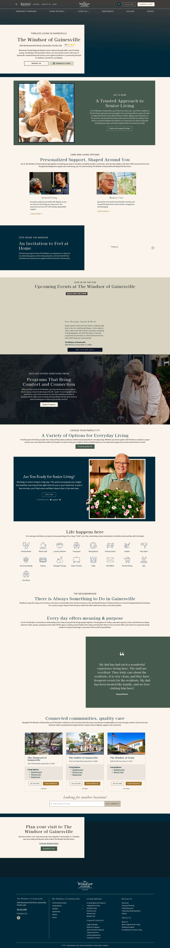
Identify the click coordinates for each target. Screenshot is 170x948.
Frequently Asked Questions (131, 911)
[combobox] (77, 803)
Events (150, 11)
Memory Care (36, 774)
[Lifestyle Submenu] (89, 11)
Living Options (56, 11)
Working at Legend (128, 927)
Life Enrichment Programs (95, 930)
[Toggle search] (16, 4)
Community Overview (26, 11)
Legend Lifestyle (92, 924)
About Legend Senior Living (131, 924)
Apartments (108, 11)
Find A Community (112, 804)
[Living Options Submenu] (65, 11)
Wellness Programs (93, 927)
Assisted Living (36, 772)
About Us (125, 922)
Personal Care (91, 911)
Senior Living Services (86, 945)
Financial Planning (128, 906)
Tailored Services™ (93, 932)
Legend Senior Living (73, 945)
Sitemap (105, 945)
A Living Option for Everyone (96, 903)
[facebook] (119, 4)
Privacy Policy (98, 945)
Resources (125, 903)
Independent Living (93, 906)
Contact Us (46, 4)
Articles (124, 913)
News (55, 4)
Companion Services (93, 938)
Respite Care (35, 777)
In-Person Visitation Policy (49, 843)
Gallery (130, 11)
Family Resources (127, 908)
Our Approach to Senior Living (132, 930)
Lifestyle (83, 11)
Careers (36, 4)
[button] (70, 45)
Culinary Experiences (93, 935)
